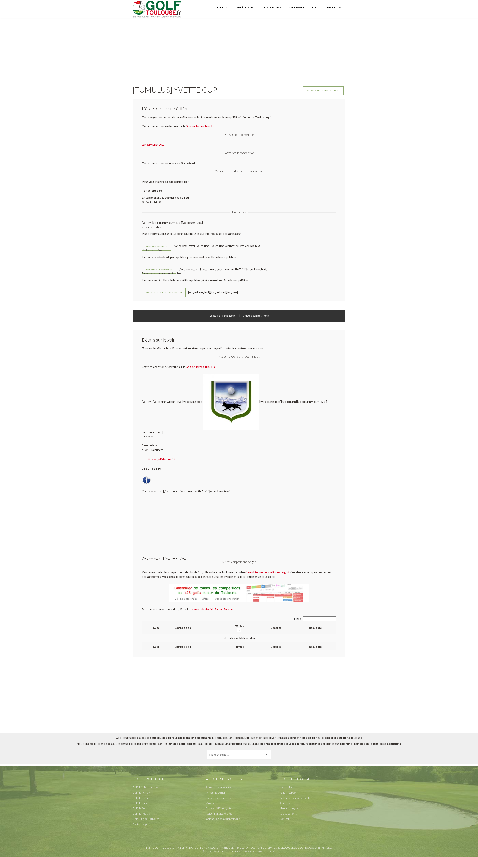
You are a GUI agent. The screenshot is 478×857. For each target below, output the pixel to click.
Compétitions (244, 7)
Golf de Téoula (141, 813)
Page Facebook (288, 792)
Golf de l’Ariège (142, 792)
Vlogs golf (212, 803)
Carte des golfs (142, 824)
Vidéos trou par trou (218, 797)
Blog (315, 7)
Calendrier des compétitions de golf (267, 572)
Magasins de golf (216, 792)
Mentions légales (290, 808)
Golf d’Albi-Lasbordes (146, 787)
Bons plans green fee (218, 787)
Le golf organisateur (222, 315)
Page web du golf (156, 246)
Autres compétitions (256, 315)
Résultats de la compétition (164, 292)
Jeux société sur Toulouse (258, 851)
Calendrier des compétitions (223, 818)
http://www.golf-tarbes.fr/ (158, 459)
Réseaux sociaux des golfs (295, 797)
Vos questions (288, 813)
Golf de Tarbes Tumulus (200, 366)
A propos (285, 803)
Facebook (334, 7)
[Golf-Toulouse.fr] (157, 8)
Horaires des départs (159, 269)
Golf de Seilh (140, 808)
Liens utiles (286, 787)
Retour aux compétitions (323, 91)
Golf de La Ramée (143, 803)
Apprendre (296, 7)
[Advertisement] (239, 48)
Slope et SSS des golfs (219, 808)
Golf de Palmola (142, 797)
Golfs (220, 7)
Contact (284, 818)
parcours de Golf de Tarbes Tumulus (212, 609)
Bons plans (272, 7)
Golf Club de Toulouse (146, 818)
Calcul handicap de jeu (219, 813)
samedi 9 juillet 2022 (153, 144)
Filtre (298, 618)
